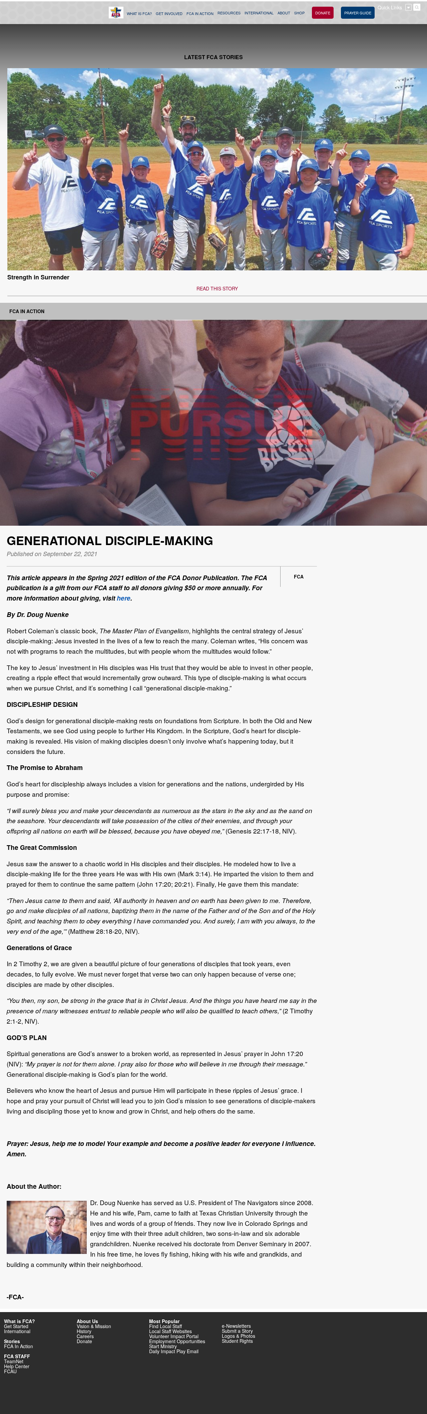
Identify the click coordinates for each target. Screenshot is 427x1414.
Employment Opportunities (177, 1341)
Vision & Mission (94, 1326)
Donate (84, 1341)
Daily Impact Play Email (173, 1351)
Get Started (16, 1326)
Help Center (16, 1366)
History (84, 1331)
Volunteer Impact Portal (173, 1336)
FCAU (10, 1371)
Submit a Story (237, 1330)
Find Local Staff (165, 1326)
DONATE (322, 12)
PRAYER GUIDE (357, 12)
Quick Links (390, 7)
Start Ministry (163, 1346)
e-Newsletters (236, 1325)
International (17, 1331)
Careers (85, 1336)
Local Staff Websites (170, 1331)
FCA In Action (26, 311)
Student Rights (237, 1340)
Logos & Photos (238, 1335)
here (123, 598)
